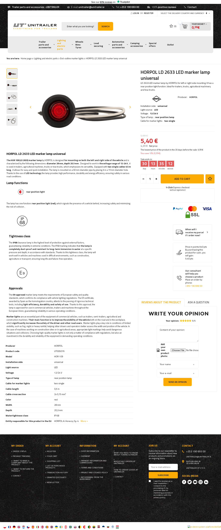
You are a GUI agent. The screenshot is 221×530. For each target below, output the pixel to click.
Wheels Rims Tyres (79, 44)
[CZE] (28, 526)
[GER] (14, 526)
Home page (26, 58)
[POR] (89, 526)
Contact (192, 7)
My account (53, 445)
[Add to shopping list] (210, 178)
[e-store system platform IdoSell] (204, 526)
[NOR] (51, 526)
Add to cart (182, 179)
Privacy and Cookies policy (94, 473)
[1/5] (181, 321)
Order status (19, 451)
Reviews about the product (161, 302)
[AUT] (65, 526)
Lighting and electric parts (61, 44)
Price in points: (192, 246)
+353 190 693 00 (129, 7)
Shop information (90, 451)
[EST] (103, 526)
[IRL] (61, 526)
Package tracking (21, 456)
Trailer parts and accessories (45, 44)
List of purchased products (55, 467)
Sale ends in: (146, 159)
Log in (136, 13)
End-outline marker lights (72, 58)
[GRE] (112, 526)
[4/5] (188, 321)
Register (148, 13)
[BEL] (79, 526)
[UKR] (56, 526)
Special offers (152, 45)
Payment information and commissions (93, 462)
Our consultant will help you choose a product (194, 278)
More (83, 421)
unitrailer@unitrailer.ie (91, 7)
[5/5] (190, 321)
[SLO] (75, 526)
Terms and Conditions (92, 468)
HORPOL (193, 97)
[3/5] (185, 321)
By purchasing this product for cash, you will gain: (195, 252)
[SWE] (70, 526)
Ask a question (198, 302)
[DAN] (42, 526)
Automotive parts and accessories (118, 44)
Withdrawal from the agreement (91, 478)
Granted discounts (56, 477)
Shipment (85, 456)
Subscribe (163, 475)
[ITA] (37, 526)
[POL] (4, 526)
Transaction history (57, 473)
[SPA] (33, 526)
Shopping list (53, 461)
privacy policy (159, 497)
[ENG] (19, 526)
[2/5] (183, 321)
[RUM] (47, 526)
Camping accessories (136, 45)
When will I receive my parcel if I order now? (194, 232)
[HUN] (117, 526)
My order (17, 445)
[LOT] (98, 526)
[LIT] (94, 526)
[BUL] (108, 526)
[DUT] (23, 526)
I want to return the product (22, 470)
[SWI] (84, 526)
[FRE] (9, 526)
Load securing (98, 45)
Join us (153, 445)
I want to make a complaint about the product (22, 463)
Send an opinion (177, 382)
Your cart (52, 456)
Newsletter (53, 482)
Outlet (170, 44)
